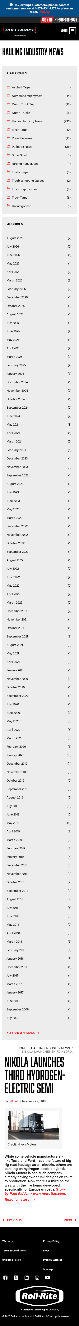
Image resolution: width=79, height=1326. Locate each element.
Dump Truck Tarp (23, 104)
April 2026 (13, 272)
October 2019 (15, 780)
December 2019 (17, 763)
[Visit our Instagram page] (37, 1278)
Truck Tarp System (24, 189)
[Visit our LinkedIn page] (26, 1278)
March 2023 (14, 517)
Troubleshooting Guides (28, 180)
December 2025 (17, 297)
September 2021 (17, 636)
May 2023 (13, 509)
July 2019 (13, 806)
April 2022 (13, 594)
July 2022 (13, 568)
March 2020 (14, 738)
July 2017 (12, 975)
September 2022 (17, 551)
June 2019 (13, 814)
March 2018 (14, 941)
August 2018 (15, 899)
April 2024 (13, 433)
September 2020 (18, 695)
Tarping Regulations (25, 163)
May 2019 (13, 822)
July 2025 (13, 322)
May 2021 (13, 653)
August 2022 (15, 560)
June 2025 (13, 331)
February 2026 (16, 288)
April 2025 (13, 348)
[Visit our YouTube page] (47, 1278)
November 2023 (17, 466)
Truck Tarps (19, 197)
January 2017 (15, 992)
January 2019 (15, 856)
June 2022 (13, 577)
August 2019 (15, 797)
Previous (14, 1219)
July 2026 (13, 246)
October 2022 (16, 543)
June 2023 (13, 500)
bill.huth (14, 1101)
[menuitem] (22, 1241)
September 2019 (17, 789)
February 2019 (16, 848)
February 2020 (16, 746)
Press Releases (22, 138)
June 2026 (13, 255)
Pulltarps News (22, 146)
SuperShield (20, 155)
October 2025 (16, 305)
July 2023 (13, 492)
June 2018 (13, 916)
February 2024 (16, 450)
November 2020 (17, 678)
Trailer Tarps (20, 172)
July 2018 (13, 907)
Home (22, 1048)
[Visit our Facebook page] (5, 1278)
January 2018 (15, 958)
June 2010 (13, 1000)
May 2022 (13, 585)
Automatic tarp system (27, 95)
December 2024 (17, 382)
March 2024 (14, 441)
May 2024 (13, 424)
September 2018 (17, 890)
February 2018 (16, 950)
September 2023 (18, 475)
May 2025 (13, 339)
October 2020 (16, 687)
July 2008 (13, 1017)
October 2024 (16, 399)
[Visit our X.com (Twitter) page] (16, 1278)
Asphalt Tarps (21, 87)
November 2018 (17, 873)
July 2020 (13, 704)
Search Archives (21, 1033)
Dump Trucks (21, 112)
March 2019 (14, 839)
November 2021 (17, 619)
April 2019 (13, 831)
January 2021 (15, 670)
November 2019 (17, 772)
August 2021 (15, 644)
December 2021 (17, 611)
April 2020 (13, 729)
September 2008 (18, 1009)
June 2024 (13, 416)
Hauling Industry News (27, 121)
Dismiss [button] (44, 11)
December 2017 (17, 967)
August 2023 (15, 483)
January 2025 (15, 373)
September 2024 (18, 407)
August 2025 (15, 314)
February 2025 (16, 365)
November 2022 (17, 534)
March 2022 (14, 602)
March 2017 (14, 984)
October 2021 (15, 628)
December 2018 (17, 865)
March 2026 (14, 280)
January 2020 (15, 755)
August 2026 (15, 238)
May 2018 (13, 924)
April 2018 (13, 933)
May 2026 (13, 263)
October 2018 (15, 882)
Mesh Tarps (19, 129)
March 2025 (14, 356)
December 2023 (17, 458)
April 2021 (13, 661)
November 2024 (17, 390)
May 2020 (13, 721)
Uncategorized (21, 206)
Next (68, 1219)
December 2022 (17, 526)
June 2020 (13, 712)
